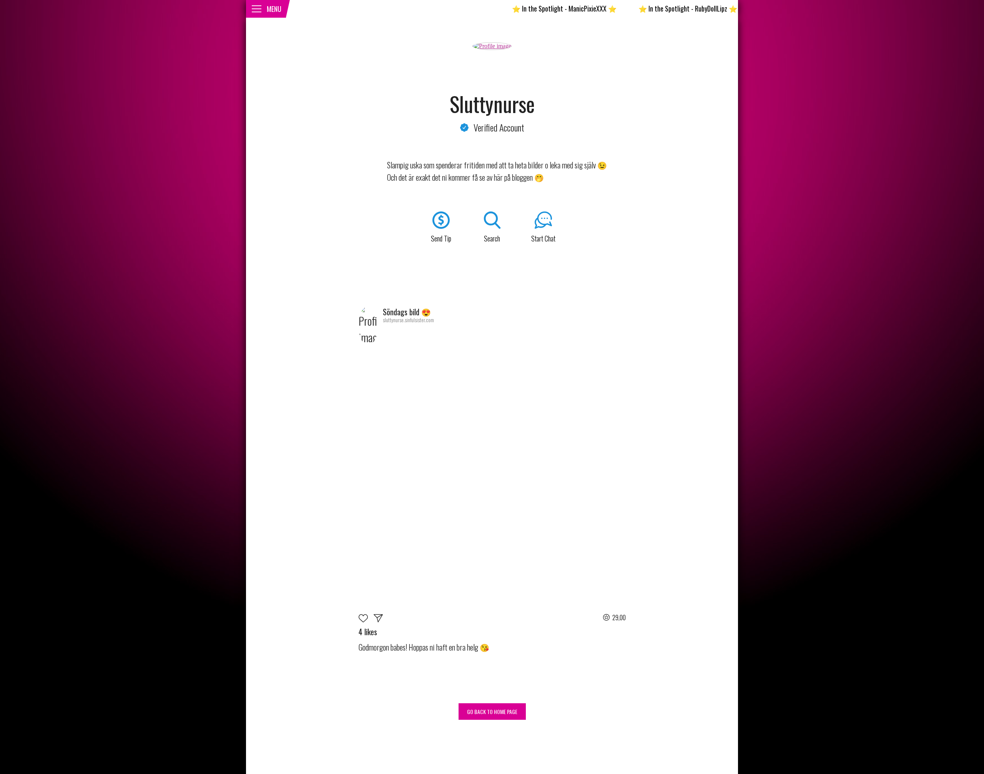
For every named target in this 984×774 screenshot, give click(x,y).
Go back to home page (492, 711)
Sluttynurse (492, 103)
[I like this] (366, 619)
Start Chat (543, 238)
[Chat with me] (378, 619)
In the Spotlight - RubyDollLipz (660, 8)
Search (492, 238)
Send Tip (441, 238)
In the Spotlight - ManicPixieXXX (537, 8)
